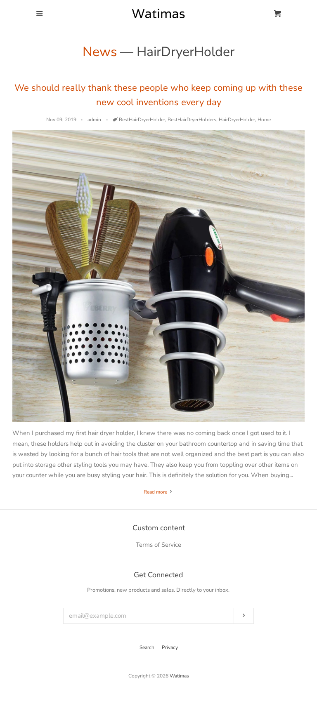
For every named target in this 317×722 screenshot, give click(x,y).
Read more (156, 492)
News (100, 52)
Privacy (170, 647)
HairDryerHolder (237, 119)
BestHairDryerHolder (142, 119)
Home (264, 119)
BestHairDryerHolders (192, 119)
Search (147, 647)
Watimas (179, 676)
